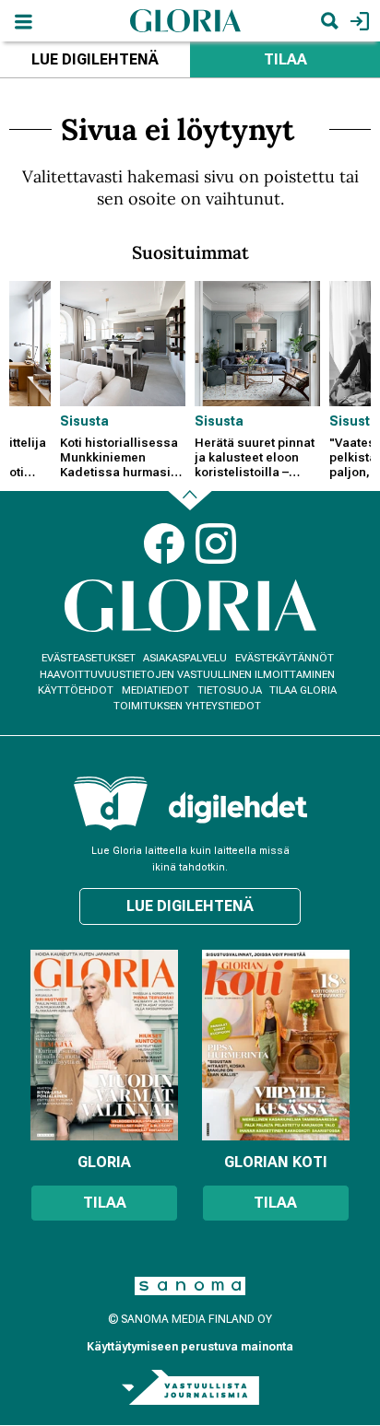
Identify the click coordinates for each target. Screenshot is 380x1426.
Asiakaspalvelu (185, 658)
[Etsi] (329, 20)
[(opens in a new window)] (238, 807)
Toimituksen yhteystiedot (187, 706)
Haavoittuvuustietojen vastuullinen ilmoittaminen (187, 675)
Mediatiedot (155, 690)
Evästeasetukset (89, 658)
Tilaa (285, 59)
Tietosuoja (229, 690)
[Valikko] (23, 20)
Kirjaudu (357, 20)
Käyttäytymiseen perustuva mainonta (190, 1346)
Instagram (216, 543)
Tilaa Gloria (303, 690)
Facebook (164, 543)
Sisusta (84, 421)
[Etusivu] (185, 20)
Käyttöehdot (75, 690)
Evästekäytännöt (284, 658)
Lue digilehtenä (95, 59)
